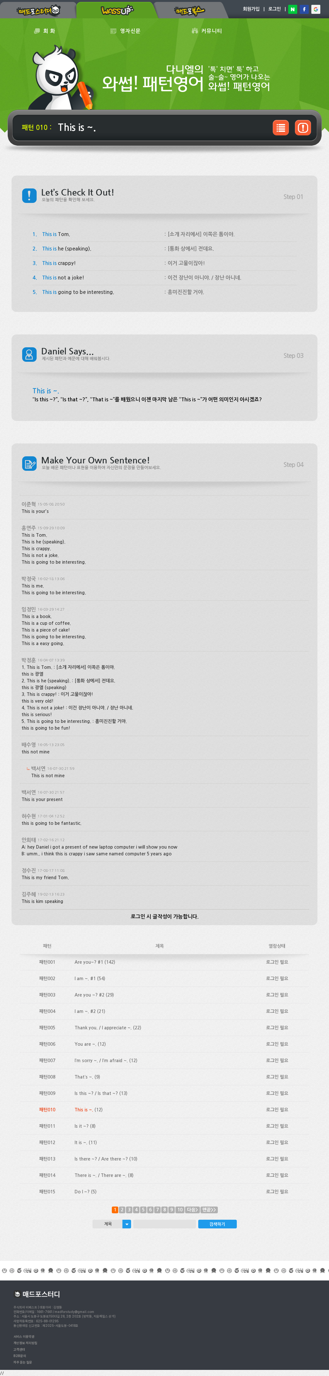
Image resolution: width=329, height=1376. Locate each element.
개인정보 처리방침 (25, 1343)
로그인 (274, 9)
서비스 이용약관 (23, 1336)
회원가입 (251, 9)
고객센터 (19, 1349)
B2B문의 (19, 1356)
